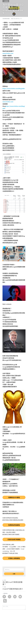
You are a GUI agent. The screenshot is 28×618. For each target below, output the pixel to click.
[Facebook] (4, 596)
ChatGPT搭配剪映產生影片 (13, 589)
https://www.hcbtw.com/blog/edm (14, 88)
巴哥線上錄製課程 (14, 558)
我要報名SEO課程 (14, 497)
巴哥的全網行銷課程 (14, 539)
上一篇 (4, 580)
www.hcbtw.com (8, 53)
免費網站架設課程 (14, 525)
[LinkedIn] (15, 596)
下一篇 (4, 587)
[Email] (20, 596)
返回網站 (6, 1)
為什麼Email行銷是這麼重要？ (12, 583)
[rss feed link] (5, 601)
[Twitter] (9, 596)
